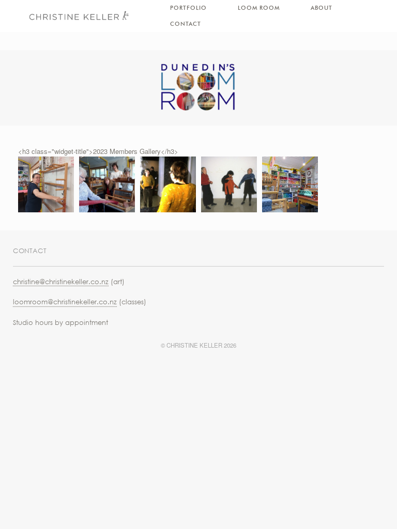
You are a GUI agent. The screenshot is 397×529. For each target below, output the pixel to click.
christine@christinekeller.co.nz (61, 281)
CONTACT (185, 23)
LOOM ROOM (259, 7)
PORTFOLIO (188, 7)
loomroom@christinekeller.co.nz (65, 302)
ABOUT (321, 7)
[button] (46, 184)
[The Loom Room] (78, 16)
